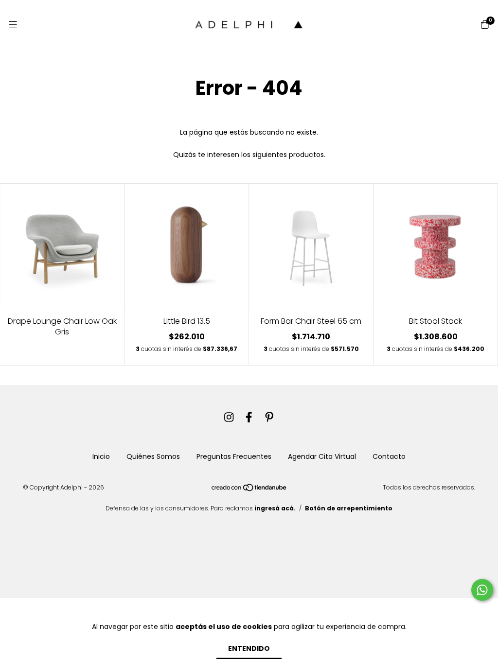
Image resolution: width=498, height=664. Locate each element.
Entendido (249, 648)
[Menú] (13, 24)
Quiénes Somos (153, 456)
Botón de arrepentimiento (348, 508)
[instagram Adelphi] (229, 417)
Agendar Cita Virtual (322, 456)
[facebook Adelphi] (249, 417)
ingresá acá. (275, 508)
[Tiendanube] (249, 490)
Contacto (389, 456)
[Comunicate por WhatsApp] (482, 590)
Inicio (101, 456)
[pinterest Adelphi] (269, 417)
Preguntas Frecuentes (233, 456)
